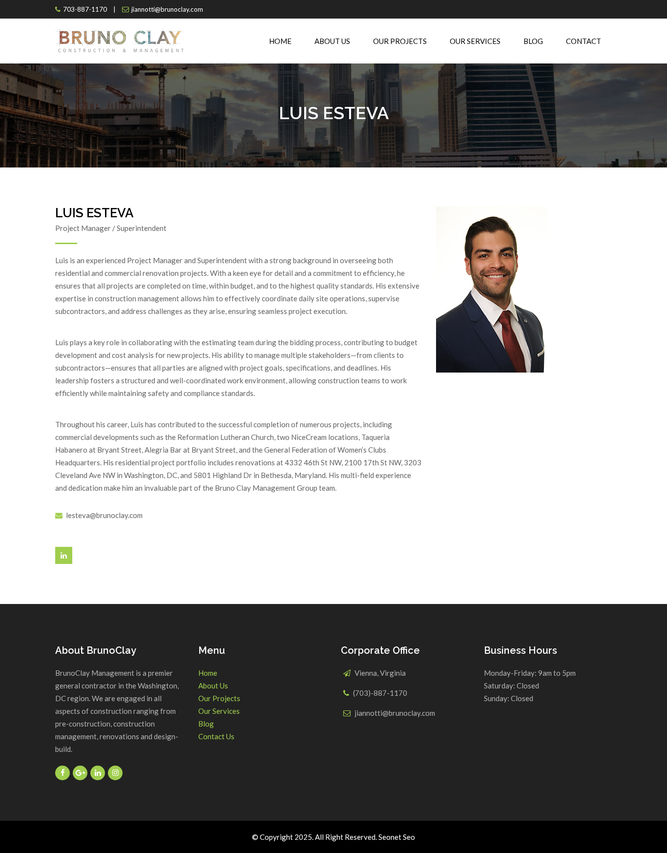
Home (280, 41)
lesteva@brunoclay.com (104, 515)
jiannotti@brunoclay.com (167, 9)
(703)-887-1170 (380, 692)
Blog (533, 41)
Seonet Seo (396, 836)
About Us (332, 41)
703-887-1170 (85, 9)
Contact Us (216, 736)
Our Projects (400, 41)
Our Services (475, 41)
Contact (583, 41)
